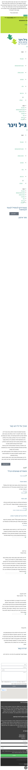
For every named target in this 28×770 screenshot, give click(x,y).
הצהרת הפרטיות (14, 681)
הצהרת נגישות (22, 735)
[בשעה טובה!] (14, 477)
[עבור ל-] (13, 100)
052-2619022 (10, 17)
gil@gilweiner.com (23, 20)
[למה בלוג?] (14, 494)
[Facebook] (25, 659)
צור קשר (23, 738)
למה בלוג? (24, 499)
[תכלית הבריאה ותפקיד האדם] (14, 511)
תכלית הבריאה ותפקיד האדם (19, 516)
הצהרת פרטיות (22, 736)
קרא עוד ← (24, 491)
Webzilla (25, 764)
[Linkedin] (21, 659)
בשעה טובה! (23, 482)
